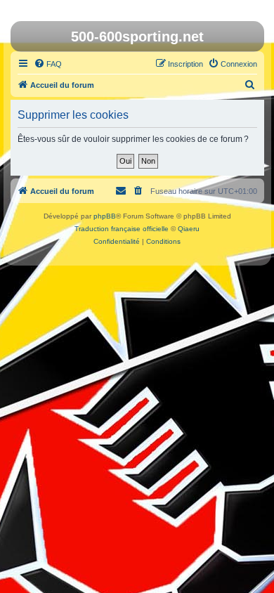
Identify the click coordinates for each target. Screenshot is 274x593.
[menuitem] (48, 64)
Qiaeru (189, 229)
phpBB (104, 216)
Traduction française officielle (121, 229)
